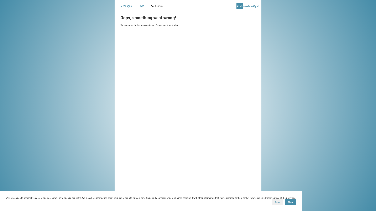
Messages (126, 6)
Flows (141, 6)
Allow (290, 202)
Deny (277, 202)
